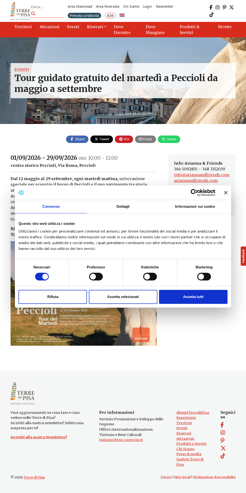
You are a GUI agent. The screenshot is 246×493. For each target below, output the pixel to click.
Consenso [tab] (51, 206)
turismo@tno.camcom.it (121, 440)
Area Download (80, 6)
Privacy (166, 477)
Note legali (182, 477)
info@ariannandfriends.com (201, 174)
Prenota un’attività (84, 15)
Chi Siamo (131, 6)
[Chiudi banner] (226, 192)
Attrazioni (185, 438)
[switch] (96, 276)
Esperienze (186, 417)
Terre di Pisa (34, 477)
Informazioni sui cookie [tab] (195, 206)
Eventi (21, 69)
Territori (184, 423)
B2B (110, 15)
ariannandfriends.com (196, 180)
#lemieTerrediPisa (192, 412)
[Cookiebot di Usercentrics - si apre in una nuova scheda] (194, 192)
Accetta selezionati (123, 297)
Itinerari (183, 433)
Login (147, 6)
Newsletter (164, 6)
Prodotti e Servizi (191, 443)
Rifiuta (52, 297)
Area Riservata (107, 6)
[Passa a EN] (122, 15)
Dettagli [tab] (123, 206)
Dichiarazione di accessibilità (214, 477)
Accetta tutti (193, 297)
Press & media (188, 454)
